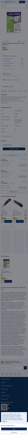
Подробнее (20, 419)
